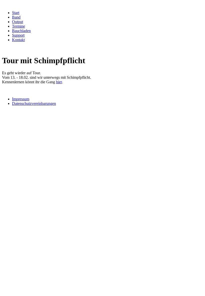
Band (16, 17)
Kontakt (18, 40)
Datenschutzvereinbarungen (34, 103)
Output (17, 22)
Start (15, 13)
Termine (18, 26)
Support (18, 35)
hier (59, 82)
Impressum (20, 99)
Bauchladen (21, 31)
